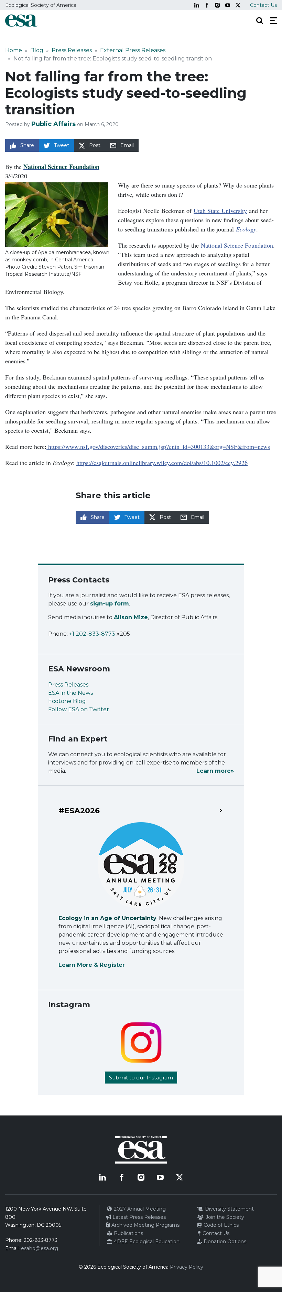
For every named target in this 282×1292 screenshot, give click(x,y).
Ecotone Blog (67, 701)
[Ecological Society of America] (21, 20)
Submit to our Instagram (141, 1077)
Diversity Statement (229, 1209)
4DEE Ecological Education (146, 1241)
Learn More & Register (91, 965)
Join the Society (224, 1217)
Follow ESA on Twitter (78, 709)
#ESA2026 (79, 810)
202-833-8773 (40, 1240)
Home (13, 50)
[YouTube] (228, 5)
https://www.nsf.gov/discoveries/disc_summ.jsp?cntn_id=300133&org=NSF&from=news (158, 446)
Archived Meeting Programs (145, 1225)
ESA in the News (70, 693)
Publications (127, 1233)
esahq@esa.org (39, 1248)
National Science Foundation (237, 245)
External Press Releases (132, 50)
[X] (238, 5)
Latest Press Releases (138, 1217)
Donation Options (224, 1241)
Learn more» (215, 771)
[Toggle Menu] (273, 20)
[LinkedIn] (197, 5)
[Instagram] (217, 5)
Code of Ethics (220, 1225)
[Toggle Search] (259, 20)
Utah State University (220, 210)
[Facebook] (207, 5)
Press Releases (72, 50)
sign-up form (109, 603)
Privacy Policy (186, 1267)
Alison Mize (131, 617)
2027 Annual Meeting (139, 1209)
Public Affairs (53, 124)
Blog (36, 50)
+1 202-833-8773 (92, 634)
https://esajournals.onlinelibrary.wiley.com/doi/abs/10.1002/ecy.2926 (162, 462)
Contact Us (263, 5)
